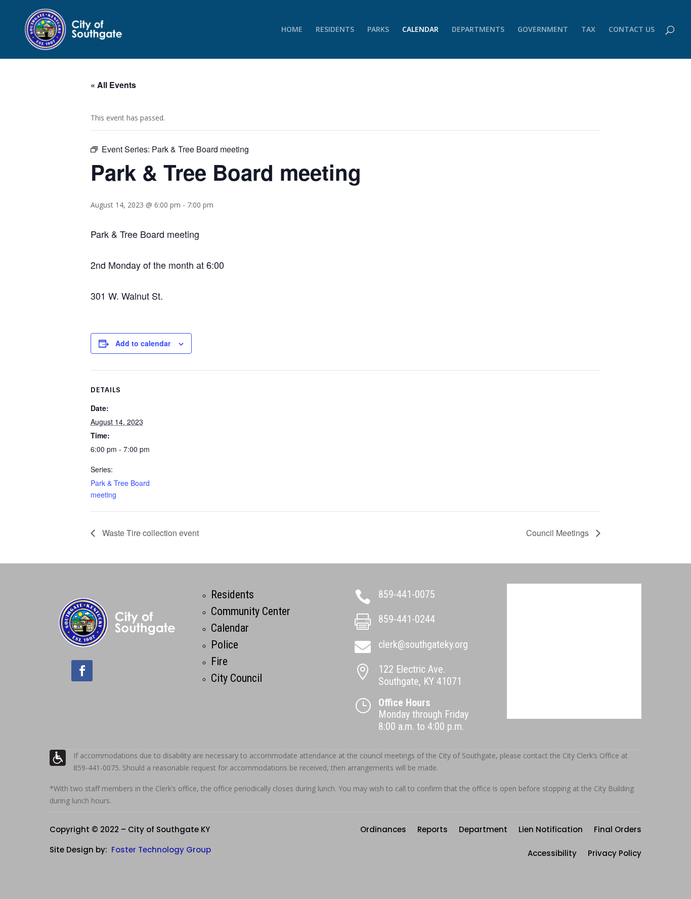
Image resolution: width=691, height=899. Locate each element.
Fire (219, 661)
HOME (292, 30)
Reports (432, 830)
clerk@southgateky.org (423, 644)
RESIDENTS (335, 30)
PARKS (378, 30)
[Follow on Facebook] (82, 670)
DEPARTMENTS (478, 30)
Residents (232, 594)
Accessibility (552, 854)
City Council (236, 678)
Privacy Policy (614, 854)
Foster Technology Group (161, 849)
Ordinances (383, 830)
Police (224, 644)
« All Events (113, 85)
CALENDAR (420, 30)
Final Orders (617, 830)
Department (483, 830)
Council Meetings (558, 533)
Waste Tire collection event (149, 533)
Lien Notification (551, 830)
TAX (588, 30)
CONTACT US (632, 30)
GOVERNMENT (542, 30)
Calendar (230, 628)
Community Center (250, 611)
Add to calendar (142, 343)
